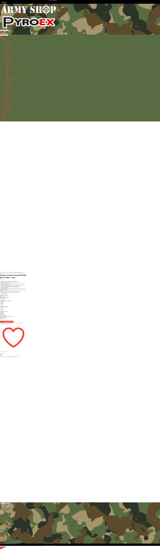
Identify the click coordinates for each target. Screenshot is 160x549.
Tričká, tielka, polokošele (8, 41)
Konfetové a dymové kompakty (7, 102)
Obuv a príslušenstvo (8, 61)
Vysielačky (6, 74)
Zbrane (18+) (7, 90)
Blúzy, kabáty (7, 42)
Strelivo (4, 92)
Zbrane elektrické (7, 84)
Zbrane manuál (7, 83)
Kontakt (3, 521)
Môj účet (3, 532)
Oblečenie (4, 39)
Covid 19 (6, 64)
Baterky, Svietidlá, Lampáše (9, 70)
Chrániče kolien (7, 75)
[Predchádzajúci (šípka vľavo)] (0, 548)
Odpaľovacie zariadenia (6, 108)
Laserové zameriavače (3, 323)
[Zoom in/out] (0, 547)
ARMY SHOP (7, 272)
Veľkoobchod (4, 525)
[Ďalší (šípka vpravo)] (2, 548)
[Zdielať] (3, 547)
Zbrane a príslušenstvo (6, 89)
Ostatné (6, 81)
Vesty (6, 43)
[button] (26, 38)
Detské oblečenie (7, 51)
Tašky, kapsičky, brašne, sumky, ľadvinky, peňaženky (12, 65)
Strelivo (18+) (7, 93)
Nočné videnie (7, 72)
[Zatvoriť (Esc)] (4, 547)
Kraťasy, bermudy (7, 48)
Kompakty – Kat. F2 (6, 95)
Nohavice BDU (7, 45)
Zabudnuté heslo (4, 533)
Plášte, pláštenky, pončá (8, 60)
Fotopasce (6, 73)
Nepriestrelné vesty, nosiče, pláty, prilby (10, 52)
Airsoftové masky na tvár (8, 87)
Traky (6, 57)
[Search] (0, 32)
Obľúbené (1, 33)
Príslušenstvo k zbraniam (8, 91)
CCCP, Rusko (7, 80)
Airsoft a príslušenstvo (6, 82)
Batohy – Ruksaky (7, 66)
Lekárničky (6, 67)
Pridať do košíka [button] (9, 372)
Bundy (6, 49)
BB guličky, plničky (7, 85)
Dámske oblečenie (7, 59)
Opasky (6, 56)
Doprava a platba (4, 526)
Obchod (4, 272)
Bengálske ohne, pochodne (7, 103)
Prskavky (4, 98)
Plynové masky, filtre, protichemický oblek (11, 79)
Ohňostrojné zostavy (6, 111)
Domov (1, 272)
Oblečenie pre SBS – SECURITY (9, 50)
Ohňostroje (3, 520)
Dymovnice (5, 104)
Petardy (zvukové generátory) (7, 101)
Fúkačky (6, 68)
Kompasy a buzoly (7, 69)
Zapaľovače (6, 77)
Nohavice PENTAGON (8, 46)
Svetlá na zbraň (9, 323)
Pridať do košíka (6, 321)
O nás (2, 519)
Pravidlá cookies (54, 545)
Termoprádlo (7, 44)
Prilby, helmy (7, 58)
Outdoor (4, 63)
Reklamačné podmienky (5, 527)
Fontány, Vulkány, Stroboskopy (7, 100)
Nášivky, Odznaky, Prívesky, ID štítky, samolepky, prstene (13, 78)
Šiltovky (6, 55)
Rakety (4, 99)
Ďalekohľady (7, 71)
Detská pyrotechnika (6, 97)
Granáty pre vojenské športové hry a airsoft (9, 107)
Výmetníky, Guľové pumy (7, 105)
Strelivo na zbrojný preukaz (9, 94)
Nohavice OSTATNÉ (8, 47)
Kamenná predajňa (4, 518)
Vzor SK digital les (7, 40)
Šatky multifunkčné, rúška (9, 53)
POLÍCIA (6, 62)
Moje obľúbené (4, 534)
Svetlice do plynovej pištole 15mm (8, 110)
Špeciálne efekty (5, 109)
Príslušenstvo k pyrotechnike (7, 112)
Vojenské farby (7, 76)
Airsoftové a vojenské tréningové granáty (11, 88)
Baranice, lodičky (7, 54)
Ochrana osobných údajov (47, 545)
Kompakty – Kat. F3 (6, 96)
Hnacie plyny (7, 86)
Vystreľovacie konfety (6, 106)
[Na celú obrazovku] (2, 547)
